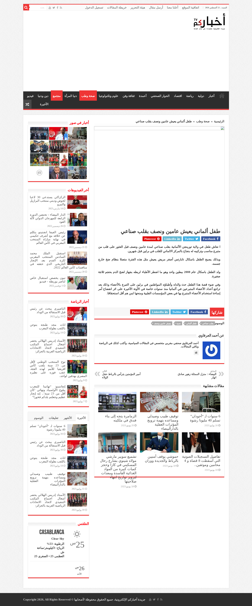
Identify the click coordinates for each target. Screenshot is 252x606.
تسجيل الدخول (94, 7)
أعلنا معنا (172, 7)
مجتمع (57, 95)
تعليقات (53, 417)
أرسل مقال (156, 7)
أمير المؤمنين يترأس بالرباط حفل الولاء (121, 374)
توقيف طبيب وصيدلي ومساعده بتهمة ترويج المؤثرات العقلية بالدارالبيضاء (162, 422)
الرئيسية (222, 95)
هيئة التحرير (138, 7)
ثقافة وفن (129, 95)
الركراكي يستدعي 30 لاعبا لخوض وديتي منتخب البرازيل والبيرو (47, 201)
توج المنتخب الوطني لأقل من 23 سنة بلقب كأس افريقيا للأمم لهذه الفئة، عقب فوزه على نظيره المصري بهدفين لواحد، (58, 369)
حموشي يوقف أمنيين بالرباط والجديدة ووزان (161, 459)
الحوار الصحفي (160, 95)
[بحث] (26, 7)
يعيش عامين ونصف (162, 323)
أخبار (211, 95)
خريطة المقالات (117, 7)
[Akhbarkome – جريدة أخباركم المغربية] (209, 21)
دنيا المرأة (71, 95)
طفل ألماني (191, 323)
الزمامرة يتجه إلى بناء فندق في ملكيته (120, 418)
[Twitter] (54, 7)
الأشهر (68, 417)
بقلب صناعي (208, 323)
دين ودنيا (43, 95)
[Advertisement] (127, 60)
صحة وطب (88, 95)
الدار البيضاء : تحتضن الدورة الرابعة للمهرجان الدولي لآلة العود (47, 218)
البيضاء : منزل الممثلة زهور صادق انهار (197, 374)
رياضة (190, 95)
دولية (201, 95)
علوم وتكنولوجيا (108, 95)
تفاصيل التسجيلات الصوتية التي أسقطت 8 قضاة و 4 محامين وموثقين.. (201, 461)
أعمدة (142, 95)
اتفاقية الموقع (190, 7)
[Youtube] (49, 7)
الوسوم (38, 417)
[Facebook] (57, 7)
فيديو (30, 95)
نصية (178, 323)
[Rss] (60, 7)
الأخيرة (44, 104)
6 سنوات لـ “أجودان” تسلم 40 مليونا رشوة (205, 418)
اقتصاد (178, 95)
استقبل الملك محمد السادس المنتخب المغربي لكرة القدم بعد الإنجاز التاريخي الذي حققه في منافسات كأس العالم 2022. (58, 260)
